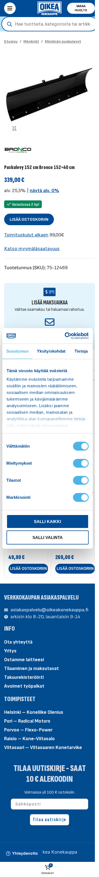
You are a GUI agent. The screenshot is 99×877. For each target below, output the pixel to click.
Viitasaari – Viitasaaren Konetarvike (43, 747)
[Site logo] (49, 8)
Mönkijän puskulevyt (63, 41)
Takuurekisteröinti (24, 677)
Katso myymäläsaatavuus (32, 249)
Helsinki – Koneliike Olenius (33, 712)
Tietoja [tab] (81, 351)
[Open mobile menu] (9, 8)
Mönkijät (31, 41)
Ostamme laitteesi (24, 660)
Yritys (10, 651)
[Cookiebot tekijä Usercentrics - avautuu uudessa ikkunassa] (66, 335)
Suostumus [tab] (17, 351)
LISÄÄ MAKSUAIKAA (50, 302)
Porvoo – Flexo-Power (28, 730)
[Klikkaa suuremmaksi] (14, 128)
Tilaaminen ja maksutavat (31, 668)
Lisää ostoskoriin (29, 219)
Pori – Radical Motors (27, 721)
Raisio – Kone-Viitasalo (29, 739)
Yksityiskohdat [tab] (51, 351)
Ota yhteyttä (18, 642)
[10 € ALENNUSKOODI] (49, 322)
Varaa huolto (81, 8)
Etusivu (11, 41)
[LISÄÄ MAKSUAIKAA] (49, 292)
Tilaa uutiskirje (49, 819)
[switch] (81, 462)
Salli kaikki (47, 521)
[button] (28, 569)
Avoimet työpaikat (24, 686)
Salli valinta (47, 537)
